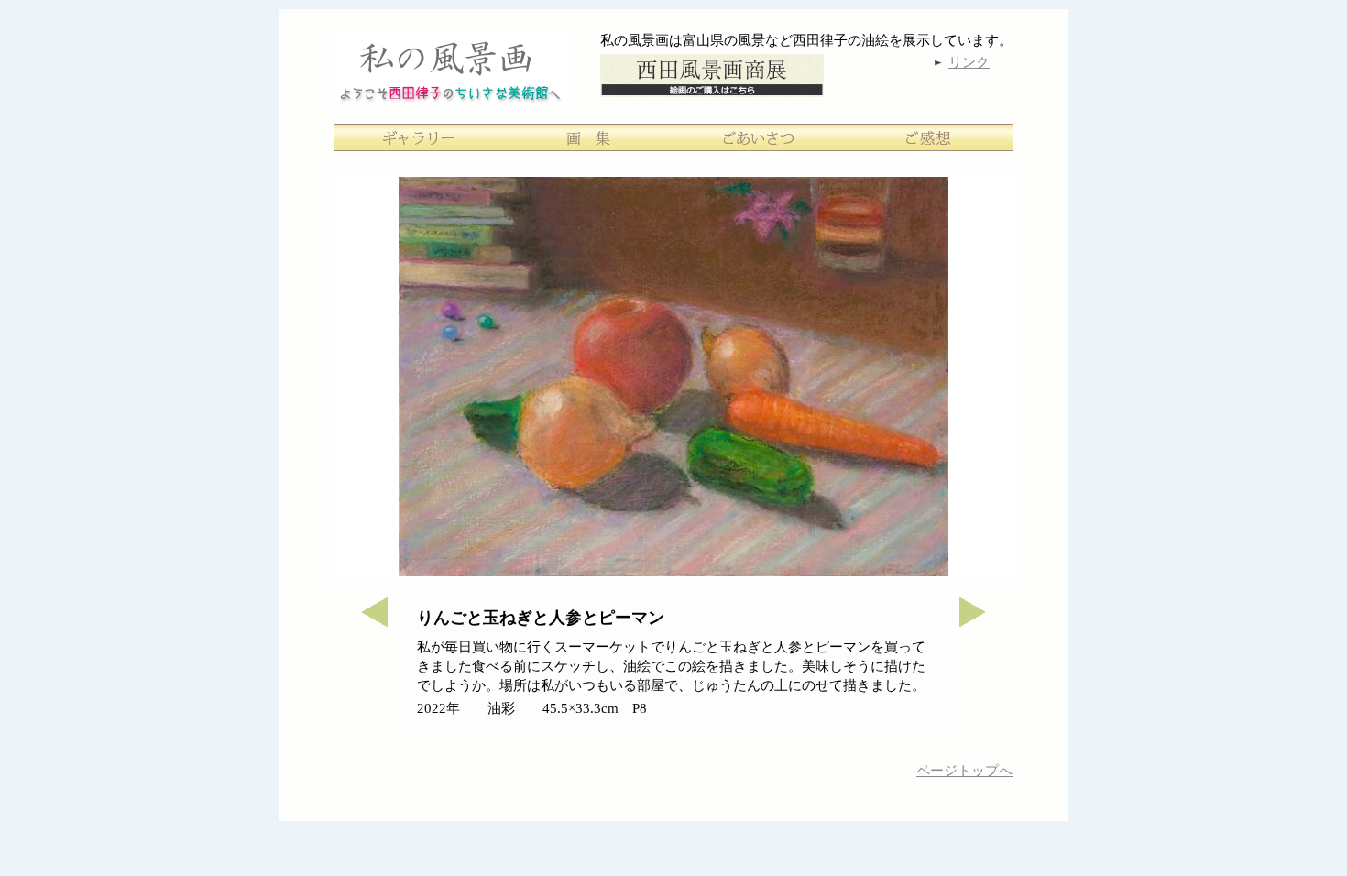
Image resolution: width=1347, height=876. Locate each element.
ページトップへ (964, 770)
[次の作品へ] (980, 622)
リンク (969, 62)
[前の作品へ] (366, 622)
